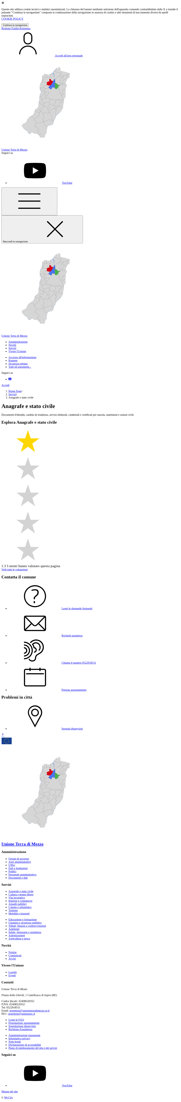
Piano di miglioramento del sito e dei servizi (32, 1047)
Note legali (14, 1041)
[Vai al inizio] (2, 734)
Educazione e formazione (22, 919)
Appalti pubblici (17, 904)
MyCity (8, 1097)
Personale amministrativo (22, 874)
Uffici (11, 865)
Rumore (12, 360)
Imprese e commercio (20, 900)
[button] (18, 341)
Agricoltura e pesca (19, 938)
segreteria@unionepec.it (21, 1013)
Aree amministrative (19, 861)
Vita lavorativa (16, 897)
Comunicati (14, 955)
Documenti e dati (18, 877)
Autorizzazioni (16, 935)
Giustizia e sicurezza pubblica (25, 922)
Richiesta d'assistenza (20, 1029)
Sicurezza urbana (18, 363)
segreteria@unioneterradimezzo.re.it (29, 1010)
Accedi (5, 385)
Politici (12, 871)
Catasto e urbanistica (19, 907)
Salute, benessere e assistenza (24, 932)
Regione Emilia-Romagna (15, 28)
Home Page (15, 391)
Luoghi (12, 972)
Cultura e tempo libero (20, 894)
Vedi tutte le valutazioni (14, 569)
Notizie (12, 952)
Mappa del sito (9, 1091)
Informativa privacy (19, 1038)
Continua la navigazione (15, 25)
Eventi (12, 975)
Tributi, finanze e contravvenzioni (27, 925)
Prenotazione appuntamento (23, 1022)
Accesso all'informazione (22, 357)
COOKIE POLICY (12, 18)
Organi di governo (18, 858)
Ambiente (13, 929)
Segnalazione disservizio (22, 1026)
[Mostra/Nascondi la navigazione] (29, 201)
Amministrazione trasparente (24, 1035)
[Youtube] (9, 379)
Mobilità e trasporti (19, 913)
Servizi (12, 394)
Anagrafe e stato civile (20, 891)
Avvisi (12, 958)
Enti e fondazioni (18, 868)
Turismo (13, 910)
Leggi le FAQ (16, 1019)
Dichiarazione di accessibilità (24, 1044)
